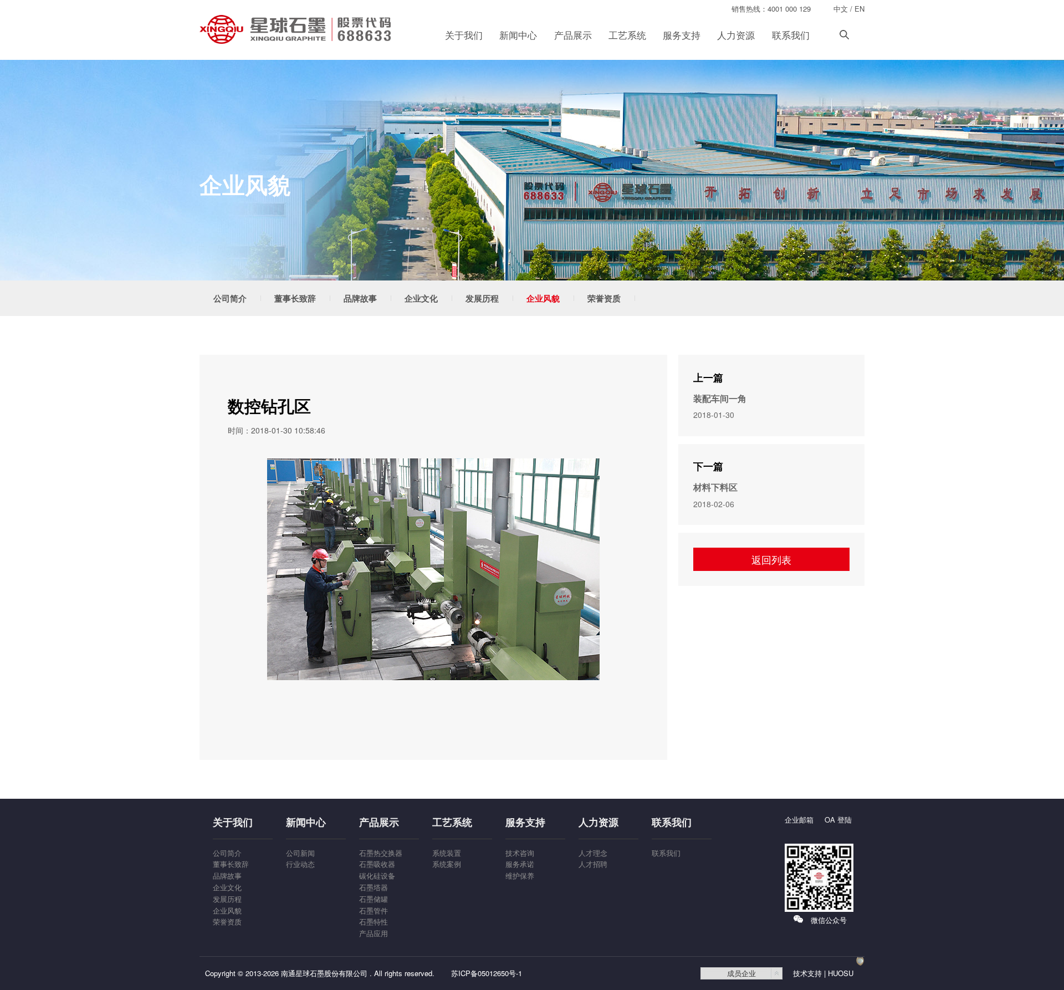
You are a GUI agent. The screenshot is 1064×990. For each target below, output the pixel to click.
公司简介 (230, 298)
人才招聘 (593, 864)
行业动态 (300, 864)
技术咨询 (519, 853)
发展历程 (482, 298)
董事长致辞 (295, 298)
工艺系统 (627, 35)
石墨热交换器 (380, 853)
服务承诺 (519, 864)
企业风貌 (543, 298)
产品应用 (373, 933)
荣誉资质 (604, 298)
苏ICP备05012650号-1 (486, 973)
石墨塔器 (373, 887)
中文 (840, 8)
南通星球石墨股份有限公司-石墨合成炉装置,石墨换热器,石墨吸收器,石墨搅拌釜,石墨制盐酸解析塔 (296, 29)
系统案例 (446, 864)
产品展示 (573, 35)
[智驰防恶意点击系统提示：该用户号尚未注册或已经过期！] (860, 973)
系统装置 (446, 853)
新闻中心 (518, 35)
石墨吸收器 (377, 864)
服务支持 (681, 35)
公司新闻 (300, 853)
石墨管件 (373, 910)
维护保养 (519, 875)
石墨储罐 (373, 899)
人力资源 (736, 35)
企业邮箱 (799, 819)
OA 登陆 (838, 819)
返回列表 (771, 559)
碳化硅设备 (377, 875)
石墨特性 (373, 921)
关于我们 (464, 35)
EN (859, 8)
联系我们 (791, 35)
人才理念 (593, 853)
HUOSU (840, 973)
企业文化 (421, 298)
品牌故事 (360, 298)
